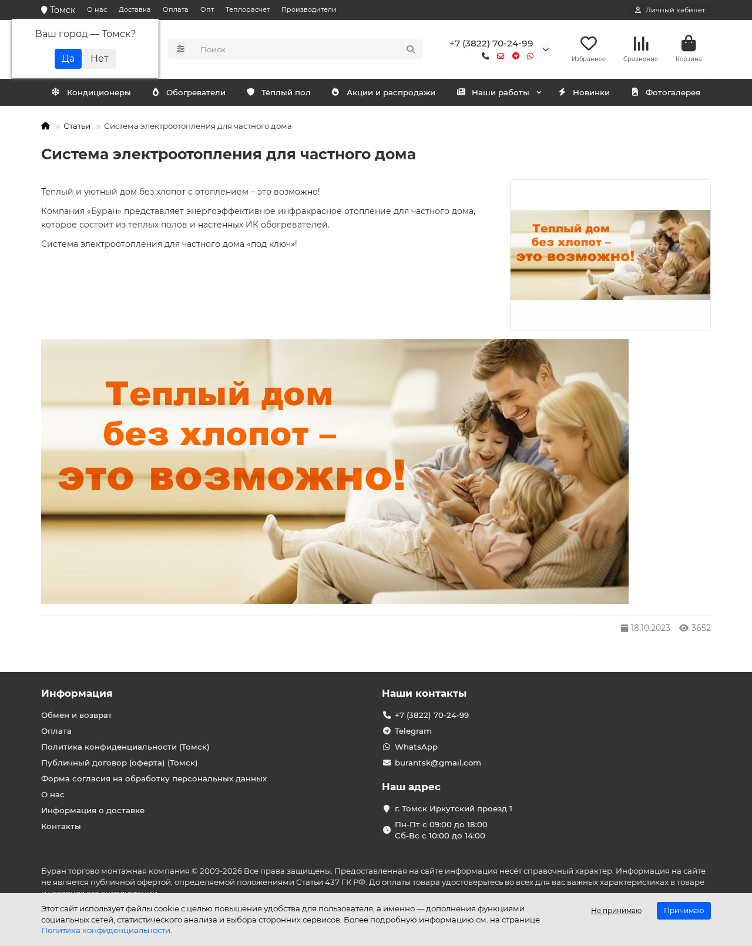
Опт (207, 9)
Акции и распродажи (391, 92)
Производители (309, 9)
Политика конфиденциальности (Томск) (125, 746)
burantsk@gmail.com (438, 762)
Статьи (76, 126)
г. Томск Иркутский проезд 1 (453, 808)
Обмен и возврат (76, 715)
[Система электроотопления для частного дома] (610, 254)
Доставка (135, 9)
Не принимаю (616, 910)
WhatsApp (416, 746)
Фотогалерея (673, 92)
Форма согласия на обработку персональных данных (154, 778)
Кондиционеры (99, 92)
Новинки (591, 92)
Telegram (413, 731)
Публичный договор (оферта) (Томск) (119, 762)
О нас (97, 9)
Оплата (176, 9)
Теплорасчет (248, 9)
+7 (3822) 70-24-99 (491, 43)
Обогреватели (196, 92)
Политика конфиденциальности (105, 930)
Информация (77, 693)
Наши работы (500, 92)
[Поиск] (410, 49)
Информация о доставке (93, 810)
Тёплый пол (286, 92)
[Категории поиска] (180, 49)
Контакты (61, 826)
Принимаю (684, 910)
